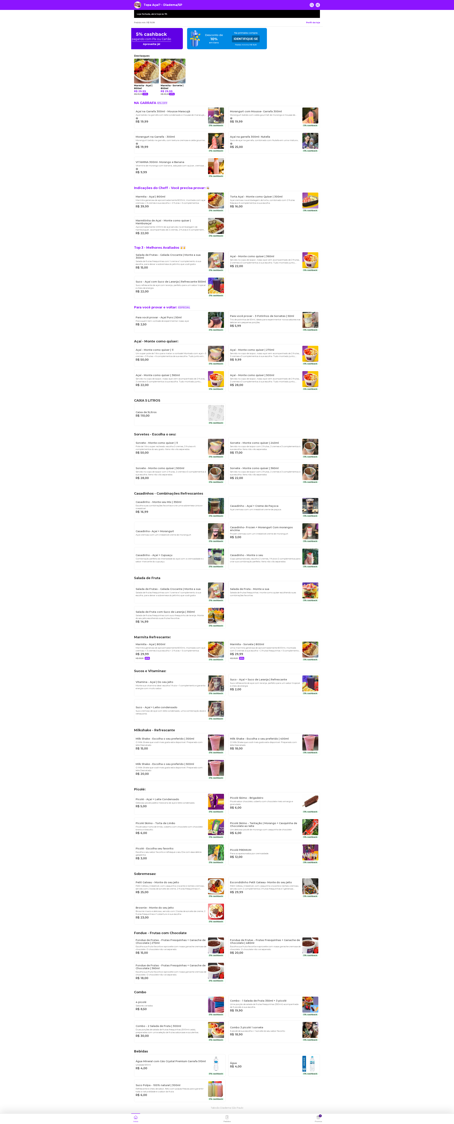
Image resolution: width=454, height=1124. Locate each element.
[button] (135, 1118)
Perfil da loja (313, 22)
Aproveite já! (235, 44)
